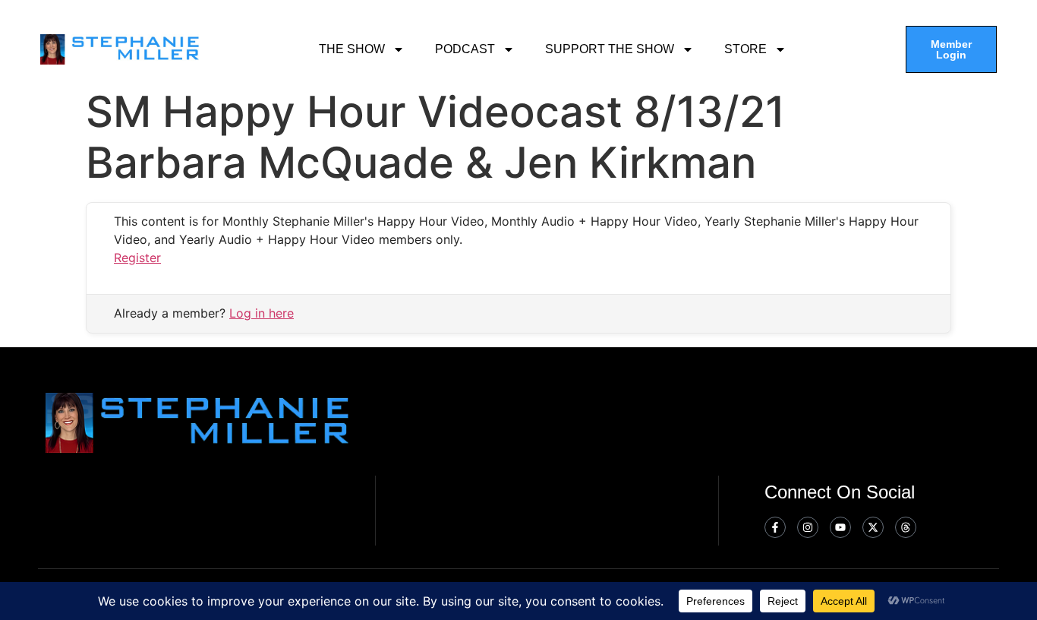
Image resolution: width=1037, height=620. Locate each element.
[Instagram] (807, 527)
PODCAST (465, 49)
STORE (745, 49)
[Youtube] (840, 527)
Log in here (261, 313)
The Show (352, 49)
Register (137, 257)
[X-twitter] (873, 527)
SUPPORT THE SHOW (609, 49)
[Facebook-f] (775, 527)
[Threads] (905, 527)
